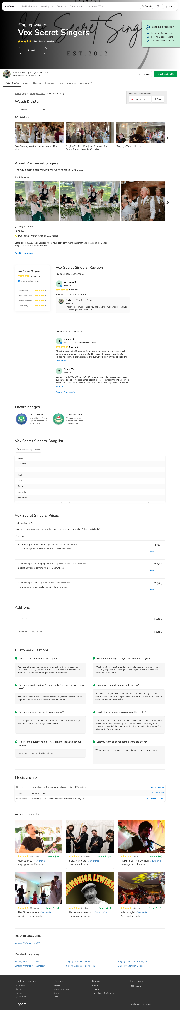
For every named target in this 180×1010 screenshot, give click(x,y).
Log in (167, 6)
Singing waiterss (37, 93)
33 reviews (137, 908)
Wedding (36, 798)
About (95, 985)
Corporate (75, 6)
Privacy (19, 993)
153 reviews (35, 856)
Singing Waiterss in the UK (27, 943)
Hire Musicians (28, 6)
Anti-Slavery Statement (103, 993)
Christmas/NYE (93, 6)
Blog (56, 996)
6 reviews (85, 908)
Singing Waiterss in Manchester (30, 965)
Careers (95, 989)
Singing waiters (39, 792)
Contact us (21, 996)
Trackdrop (135, 1004)
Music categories (62, 989)
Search (148, 6)
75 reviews (137, 856)
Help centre (21, 985)
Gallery (57, 993)
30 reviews (34, 908)
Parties (60, 6)
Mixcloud (147, 1004)
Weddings (45, 6)
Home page (20, 93)
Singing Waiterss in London (79, 961)
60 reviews (85, 856)
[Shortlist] (157, 6)
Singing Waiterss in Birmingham (133, 961)
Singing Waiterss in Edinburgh (80, 965)
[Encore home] (10, 6)
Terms (19, 989)
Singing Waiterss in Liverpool (131, 965)
